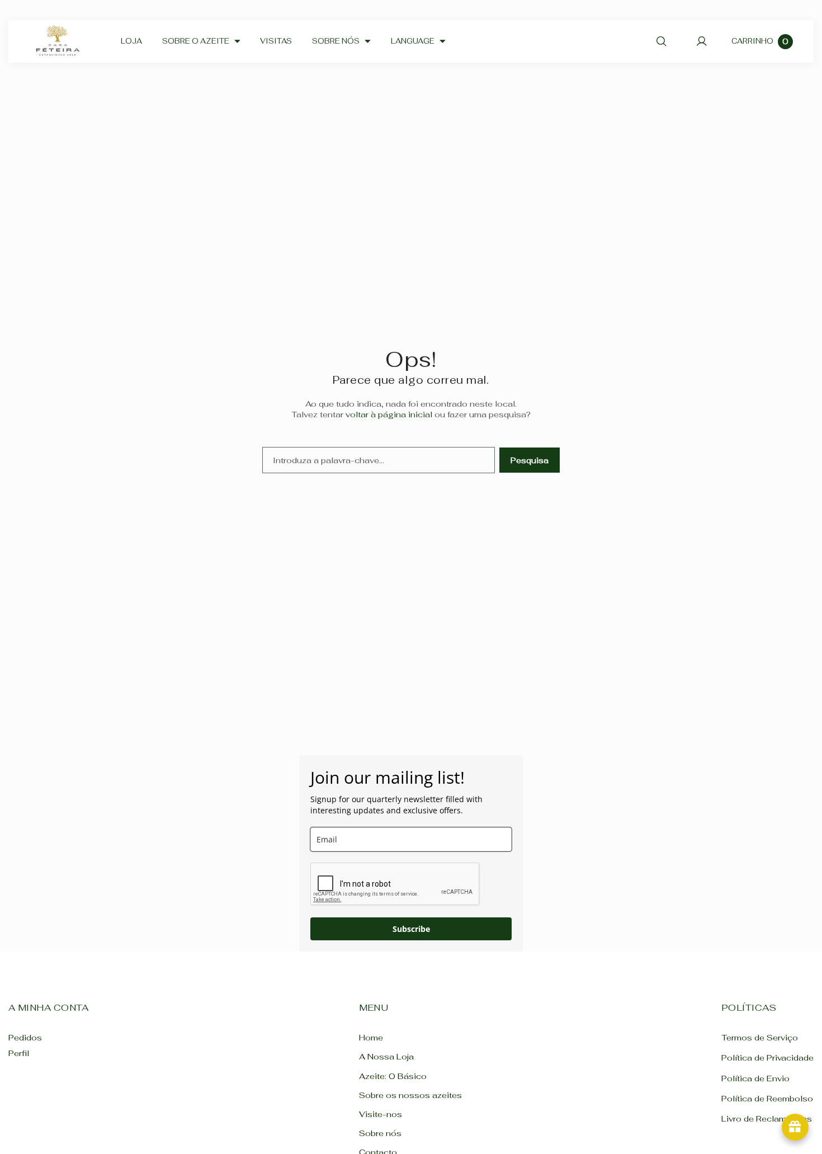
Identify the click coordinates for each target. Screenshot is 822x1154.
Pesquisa (530, 460)
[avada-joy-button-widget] (795, 1127)
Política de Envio (755, 1077)
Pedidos (25, 1037)
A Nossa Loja (386, 1056)
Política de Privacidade (767, 1057)
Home (371, 1037)
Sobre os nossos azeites (410, 1095)
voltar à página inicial (389, 414)
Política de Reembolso (767, 1098)
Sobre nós (380, 1133)
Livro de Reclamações (766, 1118)
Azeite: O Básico (393, 1075)
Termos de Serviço (759, 1037)
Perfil (18, 1053)
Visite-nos (380, 1114)
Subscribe (411, 929)
